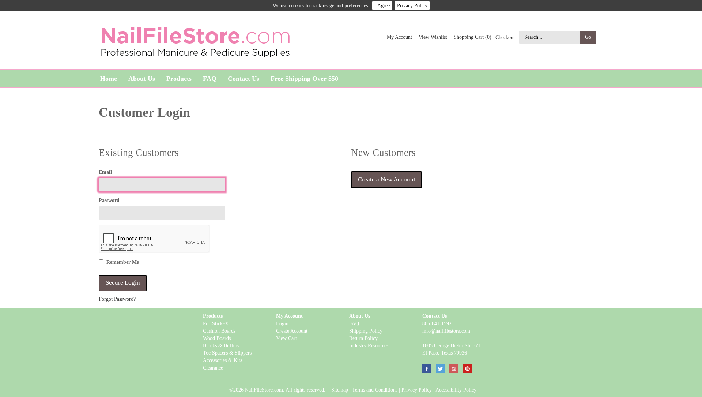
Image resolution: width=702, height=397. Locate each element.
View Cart (286, 338)
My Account (399, 37)
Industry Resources (368, 345)
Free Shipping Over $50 (304, 78)
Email (105, 172)
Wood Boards (217, 338)
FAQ (209, 78)
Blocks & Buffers (221, 345)
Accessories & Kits (222, 360)
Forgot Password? (117, 299)
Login (282, 323)
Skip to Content (117, 63)
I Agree (382, 5)
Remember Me (122, 262)
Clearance (213, 368)
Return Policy (363, 338)
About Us (141, 78)
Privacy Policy (412, 5)
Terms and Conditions (374, 390)
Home (108, 78)
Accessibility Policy (455, 390)
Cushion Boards (219, 331)
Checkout (505, 37)
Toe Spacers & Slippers (227, 353)
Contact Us (243, 78)
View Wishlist (433, 37)
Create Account (291, 331)
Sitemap (339, 390)
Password (109, 200)
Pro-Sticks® (216, 323)
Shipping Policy (365, 331)
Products (179, 78)
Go (588, 37)
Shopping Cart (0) (472, 37)
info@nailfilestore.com (446, 331)
